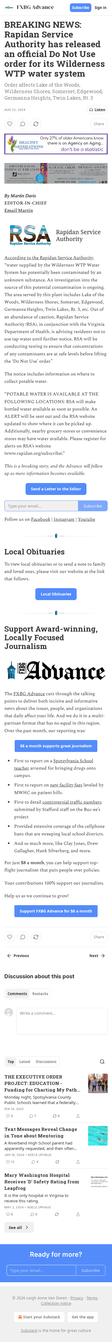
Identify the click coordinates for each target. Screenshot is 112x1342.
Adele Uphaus (39, 1155)
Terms (92, 1297)
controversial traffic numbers (72, 802)
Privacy (76, 1297)
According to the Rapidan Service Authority (48, 257)
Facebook (40, 519)
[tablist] (27, 993)
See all (15, 1227)
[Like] (9, 123)
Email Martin (18, 210)
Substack (29, 1330)
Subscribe (80, 7)
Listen (100, 109)
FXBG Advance (29, 693)
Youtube (86, 519)
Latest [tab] (24, 1061)
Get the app (83, 1316)
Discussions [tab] (46, 1061)
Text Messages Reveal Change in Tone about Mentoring (40, 1132)
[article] (56, 1096)
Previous (21, 955)
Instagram (64, 519)
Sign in (101, 7)
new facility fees (66, 785)
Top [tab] (11, 1061)
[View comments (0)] (22, 123)
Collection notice (56, 1303)
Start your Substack (41, 1316)
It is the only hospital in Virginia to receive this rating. (36, 1198)
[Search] (102, 1061)
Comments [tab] (17, 993)
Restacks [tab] (40, 993)
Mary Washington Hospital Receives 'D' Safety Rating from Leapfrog (41, 1181)
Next (93, 955)
